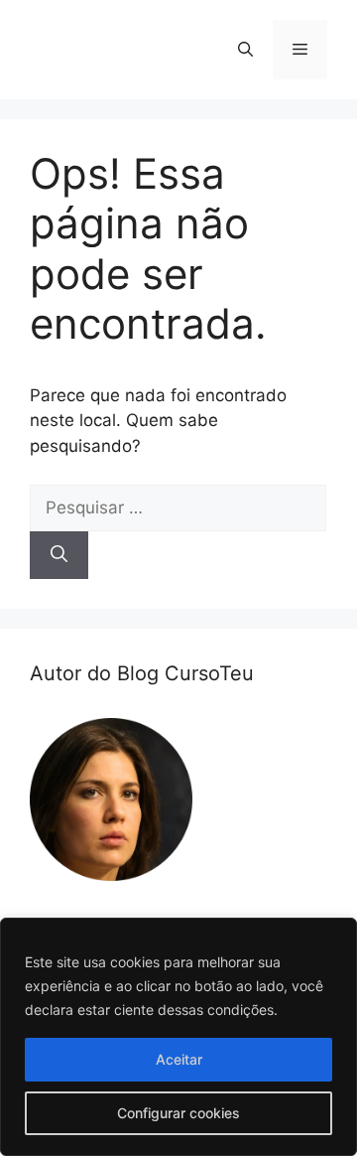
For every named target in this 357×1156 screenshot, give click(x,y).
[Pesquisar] (59, 555)
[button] (245, 49)
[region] (178, 1037)
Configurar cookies (178, 1112)
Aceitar (179, 1059)
